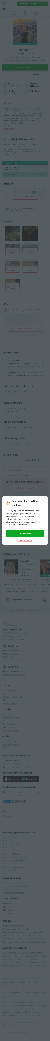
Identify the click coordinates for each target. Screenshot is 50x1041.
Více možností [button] (25, 540)
